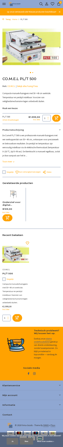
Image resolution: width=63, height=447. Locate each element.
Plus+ (53, 425)
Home (14, 19)
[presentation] (3, 47)
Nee (26, 441)
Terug (8, 19)
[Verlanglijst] (52, 4)
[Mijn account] (46, 4)
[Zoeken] (41, 4)
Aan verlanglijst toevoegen (30, 172)
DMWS (46, 425)
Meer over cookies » (45, 441)
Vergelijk (10, 172)
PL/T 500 (7, 273)
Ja (12, 441)
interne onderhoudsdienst (43, 340)
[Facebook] (28, 374)
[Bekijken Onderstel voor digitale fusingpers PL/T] (13, 194)
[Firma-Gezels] (17, 4)
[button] (30, 72)
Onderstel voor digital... (11, 203)
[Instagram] (34, 374)
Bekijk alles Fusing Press (27, 86)
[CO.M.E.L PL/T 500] (15, 254)
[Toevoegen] (7, 217)
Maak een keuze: (10, 108)
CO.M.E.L (11, 86)
